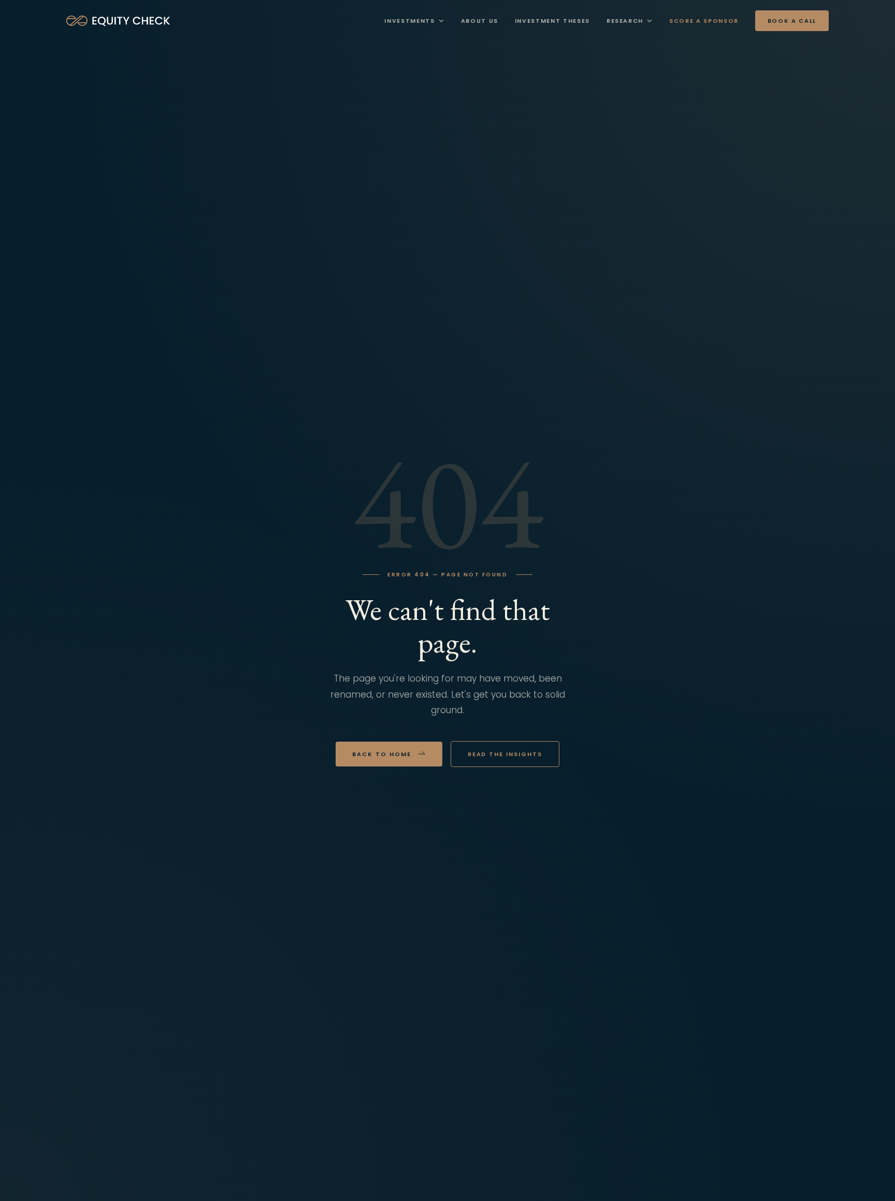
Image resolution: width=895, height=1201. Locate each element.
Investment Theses (552, 21)
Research (625, 21)
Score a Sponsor (704, 21)
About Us (479, 21)
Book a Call (792, 21)
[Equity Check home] (118, 20)
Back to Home (381, 754)
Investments (409, 21)
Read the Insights (505, 754)
